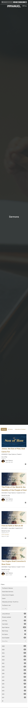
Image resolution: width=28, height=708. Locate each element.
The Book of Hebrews (7, 588)
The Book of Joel (6, 605)
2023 (13, 656)
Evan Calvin (13, 624)
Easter (4, 598)
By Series (10, 429)
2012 (13, 694)
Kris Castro (13, 634)
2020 (13, 666)
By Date (4, 429)
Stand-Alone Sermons (7, 591)
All (2, 701)
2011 (13, 697)
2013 (13, 690)
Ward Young (13, 630)
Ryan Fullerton (13, 627)
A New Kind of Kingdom (8, 595)
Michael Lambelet (13, 617)
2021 (13, 663)
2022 (13, 660)
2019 (13, 670)
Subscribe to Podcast (20, 429)
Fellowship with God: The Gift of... (10, 601)
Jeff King (13, 620)
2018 (13, 673)
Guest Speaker (13, 637)
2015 (13, 683)
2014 (13, 687)
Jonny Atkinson (13, 613)
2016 (13, 680)
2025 (13, 649)
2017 (13, 677)
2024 (13, 653)
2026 (13, 646)
